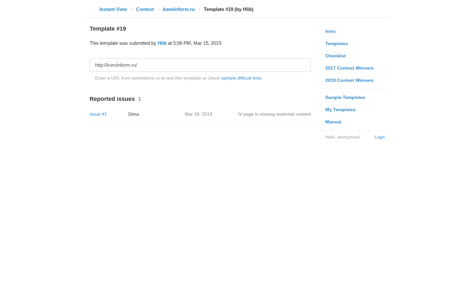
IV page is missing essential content (274, 114)
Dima (133, 114)
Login (380, 137)
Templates (336, 43)
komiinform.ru (179, 9)
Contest (145, 9)
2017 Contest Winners (349, 68)
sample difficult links (241, 78)
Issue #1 (98, 114)
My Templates (340, 109)
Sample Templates (345, 97)
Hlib (162, 43)
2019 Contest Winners (349, 80)
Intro (330, 31)
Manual (333, 121)
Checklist (335, 55)
